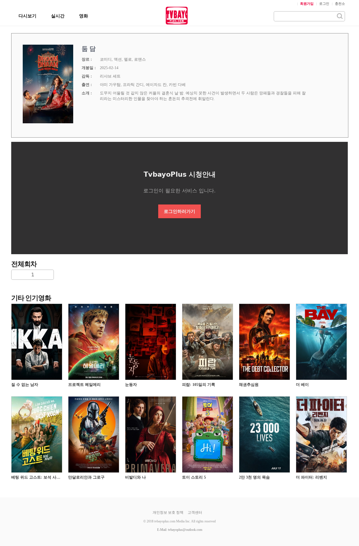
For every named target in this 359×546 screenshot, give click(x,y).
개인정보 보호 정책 (168, 512)
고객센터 (195, 512)
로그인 (324, 4)
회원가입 (307, 4)
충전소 (340, 4)
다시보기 (27, 15)
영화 (83, 15)
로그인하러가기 (179, 211)
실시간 (58, 15)
